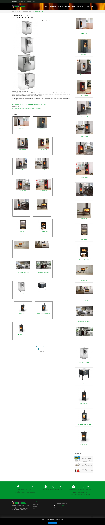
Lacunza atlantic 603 (43, 231)
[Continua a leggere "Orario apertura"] (77, 465)
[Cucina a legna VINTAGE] (42, 286)
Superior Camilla (22, 149)
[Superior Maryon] (43, 143)
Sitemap (35, 506)
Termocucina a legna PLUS (43, 272)
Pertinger (50, 20)
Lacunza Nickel (42, 252)
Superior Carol (42, 128)
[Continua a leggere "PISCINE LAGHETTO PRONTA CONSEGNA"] (77, 459)
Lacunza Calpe (42, 211)
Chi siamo (53, 6)
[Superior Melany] (21, 163)
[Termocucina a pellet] (21, 286)
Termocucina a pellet (21, 293)
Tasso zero (84, 469)
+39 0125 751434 (60, 505)
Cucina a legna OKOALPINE (23, 272)
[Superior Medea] (42, 163)
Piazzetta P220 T (21, 128)
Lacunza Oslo (23, 231)
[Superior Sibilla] (23, 184)
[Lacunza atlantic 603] (43, 225)
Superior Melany (21, 169)
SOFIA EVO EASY (22, 313)
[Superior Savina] (21, 204)
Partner (67, 6)
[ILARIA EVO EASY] (21, 328)
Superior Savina (21, 211)
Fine (46, 348)
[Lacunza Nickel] (42, 244)
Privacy (35, 508)
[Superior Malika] (43, 184)
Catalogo (90, 6)
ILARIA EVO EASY (21, 334)
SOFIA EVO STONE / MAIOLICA (43, 313)
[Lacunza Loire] (21, 244)
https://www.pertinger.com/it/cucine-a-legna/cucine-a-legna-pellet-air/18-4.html (29, 104)
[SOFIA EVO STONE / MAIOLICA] (43, 307)
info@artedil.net (60, 507)
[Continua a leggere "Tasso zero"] (77, 470)
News (73, 6)
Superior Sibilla (23, 190)
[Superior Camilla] (23, 143)
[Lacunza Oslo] (23, 225)
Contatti (35, 511)
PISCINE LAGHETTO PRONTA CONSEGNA (87, 457)
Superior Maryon (43, 149)
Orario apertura (85, 464)
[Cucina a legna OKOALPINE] (23, 265)
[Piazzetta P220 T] (21, 121)
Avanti (43, 348)
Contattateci (81, 6)
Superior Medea (42, 169)
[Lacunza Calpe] (42, 204)
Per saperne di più (52, 521)
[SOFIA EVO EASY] (22, 307)
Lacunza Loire (21, 252)
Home (46, 6)
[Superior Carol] (42, 122)
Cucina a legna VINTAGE (42, 293)
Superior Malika (43, 190)
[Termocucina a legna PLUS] (43, 265)
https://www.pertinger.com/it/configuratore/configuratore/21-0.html (26, 108)
